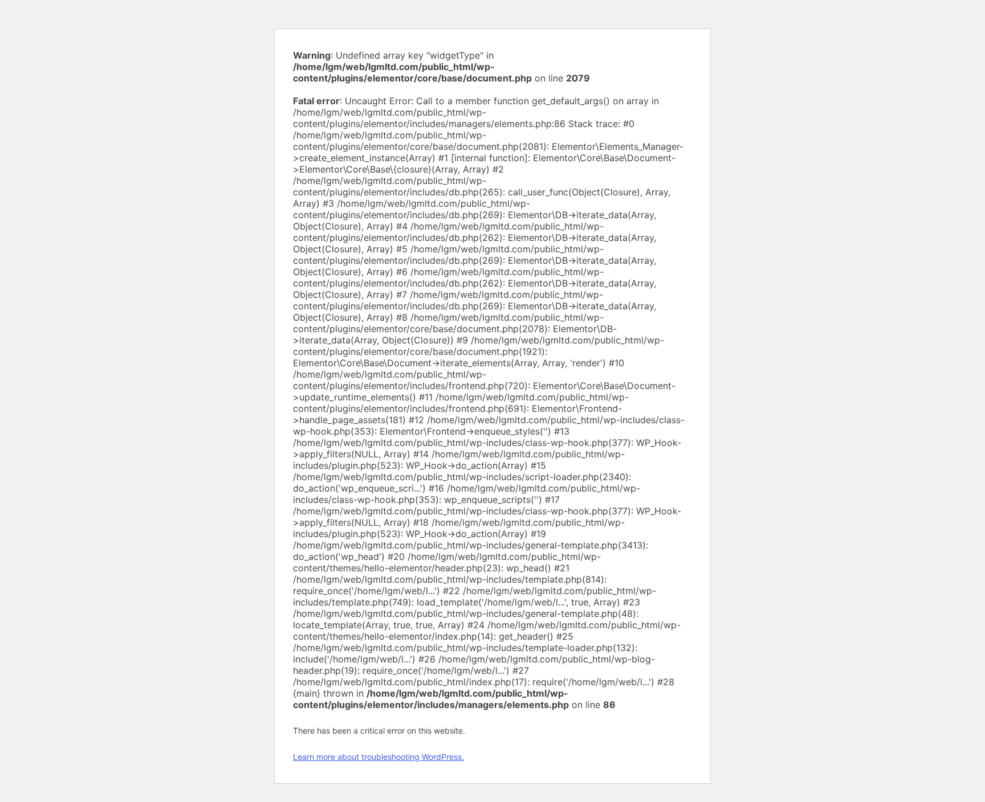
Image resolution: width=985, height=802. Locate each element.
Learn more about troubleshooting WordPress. (378, 757)
